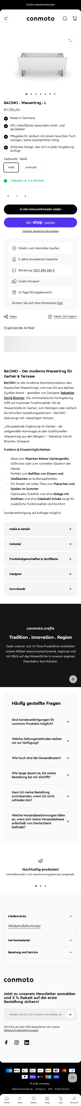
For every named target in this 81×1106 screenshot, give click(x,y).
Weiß (11, 167)
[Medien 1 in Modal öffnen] (70, 41)
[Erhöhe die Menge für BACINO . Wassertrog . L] (25, 196)
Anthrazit (31, 167)
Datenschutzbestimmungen (21, 1030)
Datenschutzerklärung (22, 1089)
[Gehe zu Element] (26, 94)
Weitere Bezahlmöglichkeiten (40, 231)
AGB (50, 1089)
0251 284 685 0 (44, 270)
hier (60, 303)
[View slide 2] (40, 886)
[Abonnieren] (70, 1015)
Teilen (13, 316)
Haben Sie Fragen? (65, 316)
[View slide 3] (45, 886)
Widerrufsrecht (61, 1089)
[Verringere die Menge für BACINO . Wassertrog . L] (8, 196)
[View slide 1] (35, 886)
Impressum (40, 1089)
